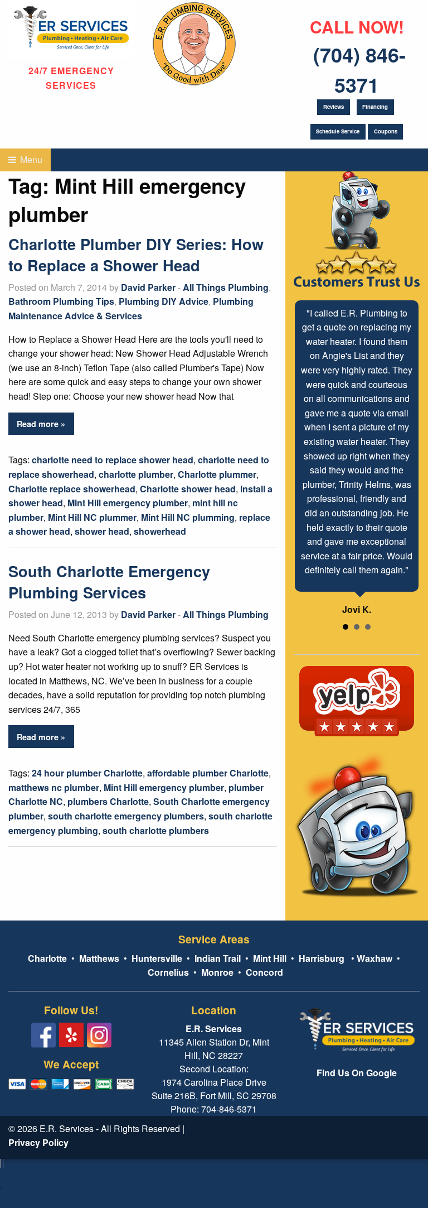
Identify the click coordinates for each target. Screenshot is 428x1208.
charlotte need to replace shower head (112, 459)
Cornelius (168, 972)
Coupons (385, 131)
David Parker (148, 287)
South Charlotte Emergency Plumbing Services (109, 581)
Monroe (217, 972)
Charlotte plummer (217, 474)
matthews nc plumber (53, 787)
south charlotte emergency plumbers (126, 815)
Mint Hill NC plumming (188, 517)
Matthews (98, 958)
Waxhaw (374, 958)
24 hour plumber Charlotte (87, 772)
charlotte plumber (136, 474)
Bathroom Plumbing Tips (61, 301)
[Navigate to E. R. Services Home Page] (71, 28)
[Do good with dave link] (194, 41)
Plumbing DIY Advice (163, 301)
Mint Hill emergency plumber (127, 502)
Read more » (41, 423)
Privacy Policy (38, 1142)
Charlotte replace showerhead (71, 488)
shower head (102, 531)
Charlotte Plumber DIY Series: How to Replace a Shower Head (136, 254)
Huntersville (157, 958)
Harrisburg (321, 958)
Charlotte (47, 958)
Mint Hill (269, 958)
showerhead (160, 531)
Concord (264, 972)
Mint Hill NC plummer (92, 517)
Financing (375, 107)
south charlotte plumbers (156, 830)
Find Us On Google (357, 1072)
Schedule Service (337, 131)
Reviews (333, 107)
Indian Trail (217, 958)
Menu (30, 159)
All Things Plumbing (226, 287)
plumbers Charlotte (108, 801)
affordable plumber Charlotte (208, 772)
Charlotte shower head (188, 488)
